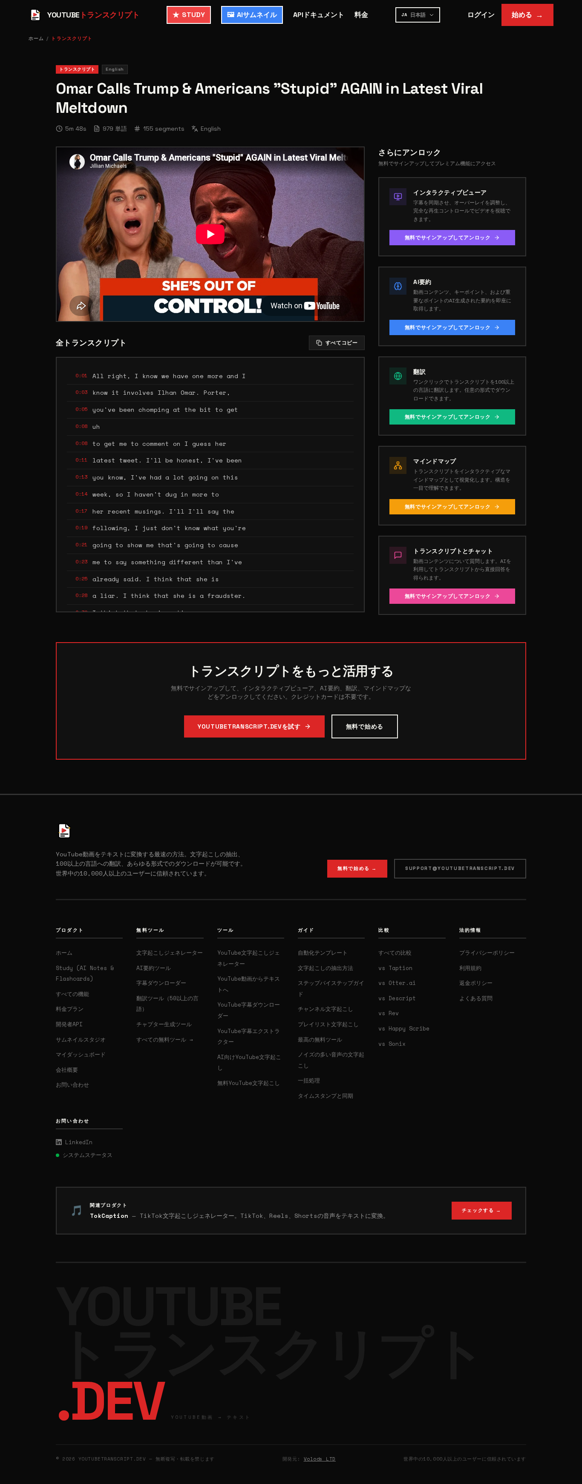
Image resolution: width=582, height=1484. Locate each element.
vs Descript (397, 998)
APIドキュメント (318, 14)
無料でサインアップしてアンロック (448, 237)
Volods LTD (320, 1458)
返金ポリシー (476, 983)
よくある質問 (476, 998)
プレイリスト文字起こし (328, 1024)
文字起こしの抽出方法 (325, 968)
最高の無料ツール (320, 1039)
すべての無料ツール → (164, 1039)
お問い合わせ (72, 1084)
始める (527, 15)
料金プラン (70, 1009)
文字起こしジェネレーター (169, 952)
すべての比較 (395, 952)
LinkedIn (78, 1142)
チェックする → (481, 1210)
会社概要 (67, 1069)
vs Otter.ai (397, 983)
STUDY (189, 14)
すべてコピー (342, 342)
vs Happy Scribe (403, 1028)
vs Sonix (392, 1043)
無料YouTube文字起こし (248, 1083)
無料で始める (364, 726)
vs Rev (388, 1013)
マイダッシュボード (81, 1054)
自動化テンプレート (323, 952)
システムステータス (87, 1155)
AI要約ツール (153, 968)
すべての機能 (72, 994)
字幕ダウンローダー (161, 983)
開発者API (69, 1024)
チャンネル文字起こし (325, 1009)
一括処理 (309, 1080)
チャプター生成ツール (164, 1024)
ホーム (36, 38)
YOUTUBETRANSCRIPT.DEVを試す (249, 726)
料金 (361, 14)
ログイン (481, 14)
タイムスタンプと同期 (325, 1095)
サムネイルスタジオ (81, 1039)
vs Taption (395, 968)
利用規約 (470, 968)
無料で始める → (357, 868)
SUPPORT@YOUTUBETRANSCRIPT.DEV (460, 868)
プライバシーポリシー (487, 952)
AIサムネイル (252, 14)
